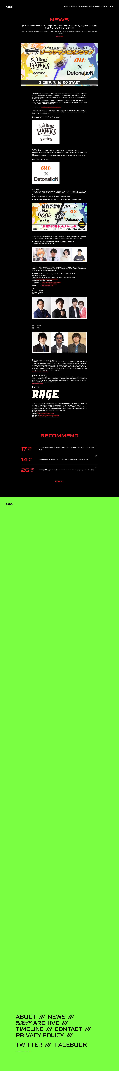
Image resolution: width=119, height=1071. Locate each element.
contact (105, 6)
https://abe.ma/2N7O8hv (47, 285)
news (73, 6)
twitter (29, 1045)
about (66, 6)
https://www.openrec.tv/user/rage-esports (51, 107)
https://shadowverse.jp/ (37, 383)
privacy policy (40, 1035)
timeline (97, 6)
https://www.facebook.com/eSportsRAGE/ (49, 415)
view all (59, 481)
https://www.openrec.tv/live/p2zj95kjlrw (51, 282)
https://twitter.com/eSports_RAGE (46, 413)
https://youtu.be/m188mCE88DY (49, 283)
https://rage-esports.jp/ (41, 411)
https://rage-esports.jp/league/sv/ (40, 371)
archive (37, 1023)
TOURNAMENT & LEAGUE (85, 6)
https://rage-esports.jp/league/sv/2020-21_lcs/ (47, 278)
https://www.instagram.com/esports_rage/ (49, 416)
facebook (71, 1045)
